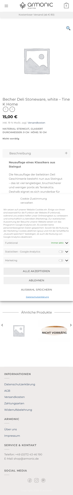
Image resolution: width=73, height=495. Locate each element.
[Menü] (6, 6)
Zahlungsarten (14, 403)
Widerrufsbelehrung (18, 409)
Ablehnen (36, 280)
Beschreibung (20, 153)
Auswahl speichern (36, 289)
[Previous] (2, 332)
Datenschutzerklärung (37, 296)
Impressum (12, 435)
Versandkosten (36, 122)
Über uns (10, 429)
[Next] (70, 332)
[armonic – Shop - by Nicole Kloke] (36, 5)
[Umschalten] (66, 153)
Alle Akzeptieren (36, 271)
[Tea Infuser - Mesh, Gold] (19, 330)
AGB (7, 390)
